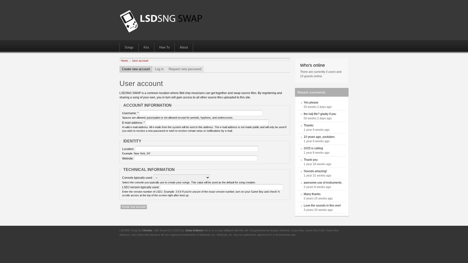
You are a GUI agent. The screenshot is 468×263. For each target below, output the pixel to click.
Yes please (311, 102)
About (184, 47)
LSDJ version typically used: (141, 187)
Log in (159, 69)
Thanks (308, 125)
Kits (146, 47)
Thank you (311, 159)
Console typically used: (138, 177)
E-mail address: (133, 122)
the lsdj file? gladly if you (320, 114)
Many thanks (312, 194)
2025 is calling (313, 148)
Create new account (136, 69)
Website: (128, 158)
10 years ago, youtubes (319, 137)
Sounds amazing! (315, 171)
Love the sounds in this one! (322, 205)
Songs (129, 47)
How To (164, 47)
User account (140, 60)
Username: (130, 113)
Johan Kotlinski (194, 230)
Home (124, 60)
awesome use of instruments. (323, 182)
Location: (128, 149)
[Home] (160, 32)
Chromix (147, 230)
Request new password (185, 69)
